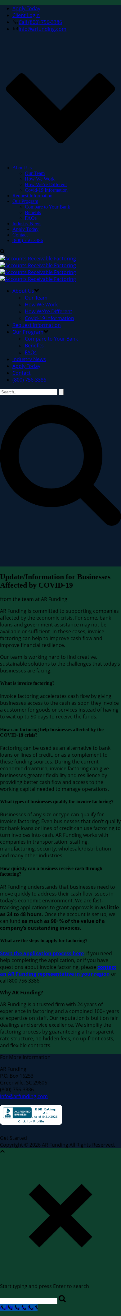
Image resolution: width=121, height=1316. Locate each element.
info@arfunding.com (24, 1096)
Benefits (33, 212)
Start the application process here (42, 953)
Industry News (26, 223)
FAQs (31, 218)
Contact (20, 234)
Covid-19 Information (46, 190)
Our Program (25, 201)
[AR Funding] (38, 268)
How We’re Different (46, 184)
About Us (22, 167)
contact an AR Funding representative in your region (58, 970)
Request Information (32, 195)
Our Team (35, 173)
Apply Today (25, 229)
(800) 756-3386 (27, 240)
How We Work (40, 178)
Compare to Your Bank (47, 206)
